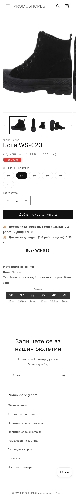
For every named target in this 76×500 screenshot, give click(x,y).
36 (10, 176)
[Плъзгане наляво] (4, 126)
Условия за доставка (22, 414)
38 (36, 176)
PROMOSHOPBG (28, 493)
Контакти (14, 458)
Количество (10, 193)
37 (21, 175)
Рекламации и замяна (23, 440)
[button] (8, 6)
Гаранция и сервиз (20, 449)
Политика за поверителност (27, 423)
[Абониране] (63, 375)
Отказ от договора (20, 467)
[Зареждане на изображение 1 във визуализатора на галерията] (18, 125)
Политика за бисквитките (25, 432)
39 (49, 176)
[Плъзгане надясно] (71, 126)
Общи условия (18, 405)
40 (62, 176)
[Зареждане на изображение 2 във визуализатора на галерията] (38, 125)
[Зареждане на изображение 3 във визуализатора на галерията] (57, 125)
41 (10, 185)
